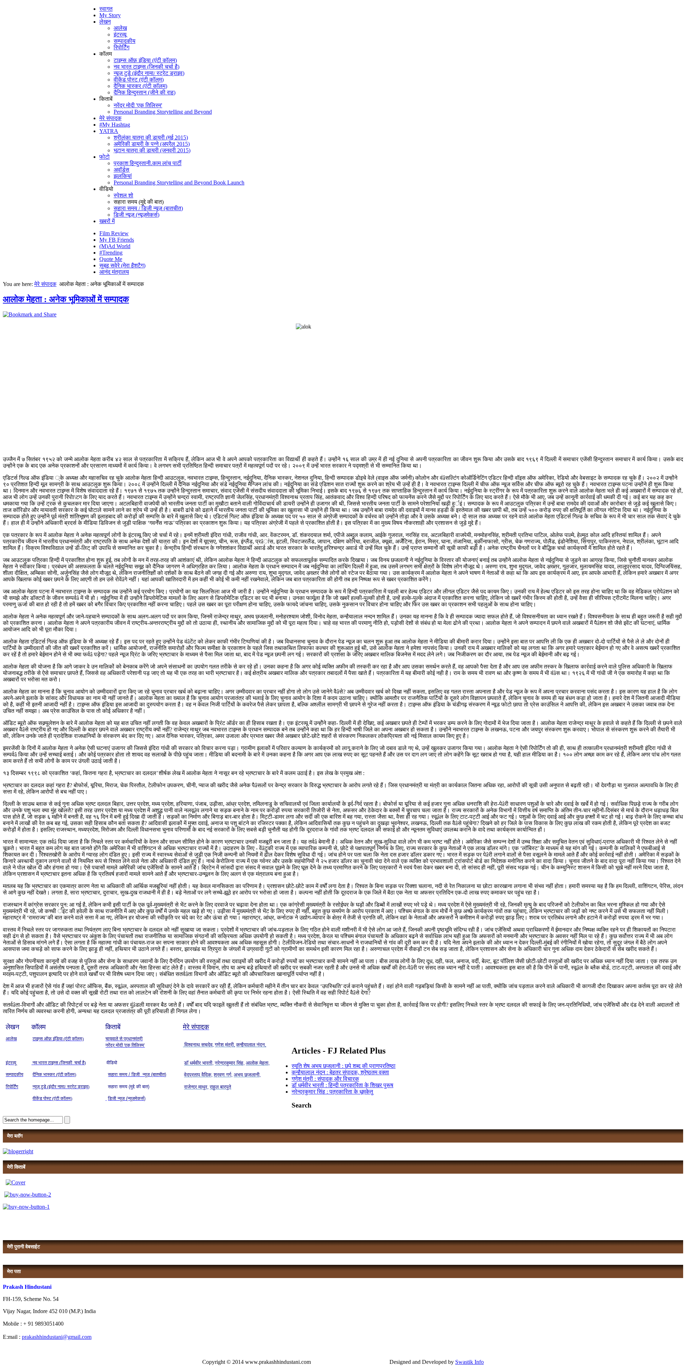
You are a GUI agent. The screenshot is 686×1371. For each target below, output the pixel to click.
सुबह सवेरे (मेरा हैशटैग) (122, 265)
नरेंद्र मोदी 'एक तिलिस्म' (138, 105)
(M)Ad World (114, 246)
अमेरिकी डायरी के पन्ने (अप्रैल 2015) (152, 144)
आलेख (120, 28)
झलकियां (123, 176)
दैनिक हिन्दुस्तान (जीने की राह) (144, 92)
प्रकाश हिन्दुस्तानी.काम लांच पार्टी (148, 163)
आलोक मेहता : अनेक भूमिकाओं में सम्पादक (66, 299)
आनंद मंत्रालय (114, 272)
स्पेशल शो (123, 195)
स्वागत (106, 9)
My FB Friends (116, 240)
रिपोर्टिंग (121, 47)
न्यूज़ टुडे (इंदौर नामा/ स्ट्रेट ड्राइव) (149, 73)
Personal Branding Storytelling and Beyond (163, 112)
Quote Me (110, 259)
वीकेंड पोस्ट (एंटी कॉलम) (139, 80)
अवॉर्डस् (121, 170)
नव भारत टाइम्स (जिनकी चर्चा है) (146, 67)
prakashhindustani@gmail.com (56, 1337)
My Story (110, 15)
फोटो (104, 157)
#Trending (111, 253)
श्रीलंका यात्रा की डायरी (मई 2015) (151, 137)
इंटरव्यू (120, 34)
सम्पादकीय (124, 41)
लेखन (105, 22)
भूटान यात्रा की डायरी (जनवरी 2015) (152, 150)
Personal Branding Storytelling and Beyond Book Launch (179, 182)
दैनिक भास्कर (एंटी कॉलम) (140, 86)
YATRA (108, 131)
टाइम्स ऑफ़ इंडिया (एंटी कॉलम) (145, 60)
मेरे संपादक (110, 118)
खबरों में (107, 221)
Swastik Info (469, 1362)
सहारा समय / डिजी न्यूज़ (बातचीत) (148, 208)
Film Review (114, 233)
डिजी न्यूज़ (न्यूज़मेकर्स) (136, 215)
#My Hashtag (114, 125)
